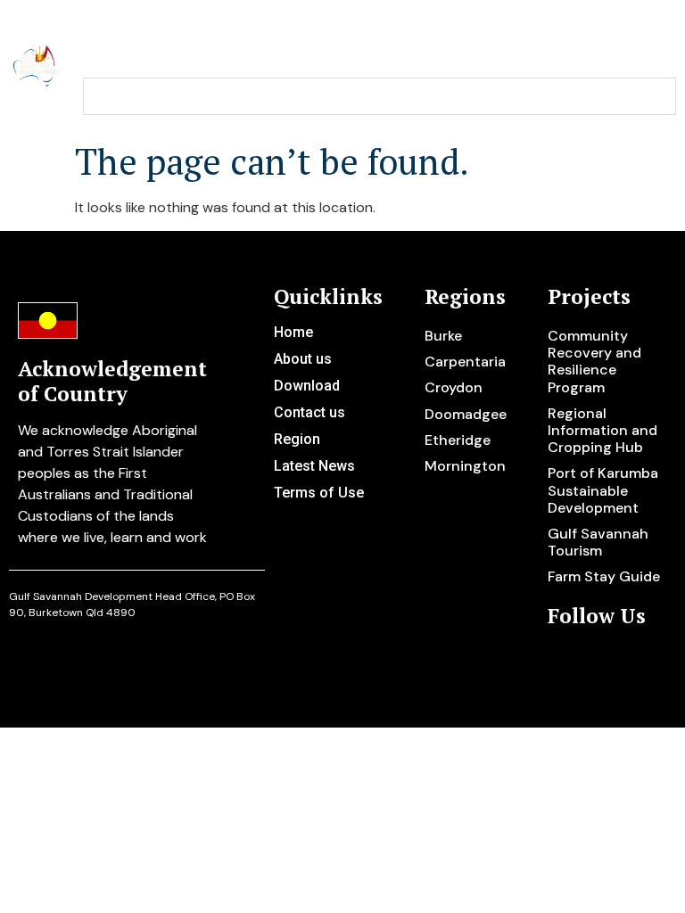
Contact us (309, 412)
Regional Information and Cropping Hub (602, 430)
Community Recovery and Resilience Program (594, 361)
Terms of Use (319, 492)
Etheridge (458, 440)
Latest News (314, 465)
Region (297, 439)
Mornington (465, 465)
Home (293, 332)
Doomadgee (466, 414)
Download (307, 385)
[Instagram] (562, 660)
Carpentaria (465, 361)
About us (303, 358)
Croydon (454, 387)
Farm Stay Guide (604, 576)
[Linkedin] (619, 660)
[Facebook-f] (590, 660)
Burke (443, 335)
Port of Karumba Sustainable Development (603, 490)
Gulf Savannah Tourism (598, 542)
